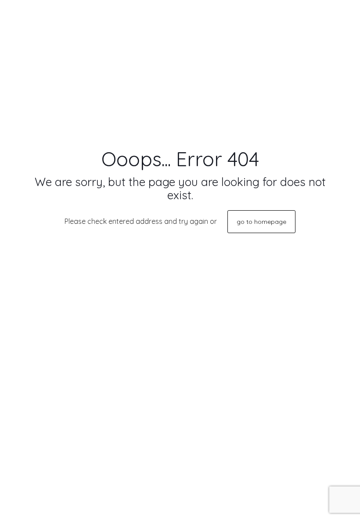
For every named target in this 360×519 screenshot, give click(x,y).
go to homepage (261, 222)
